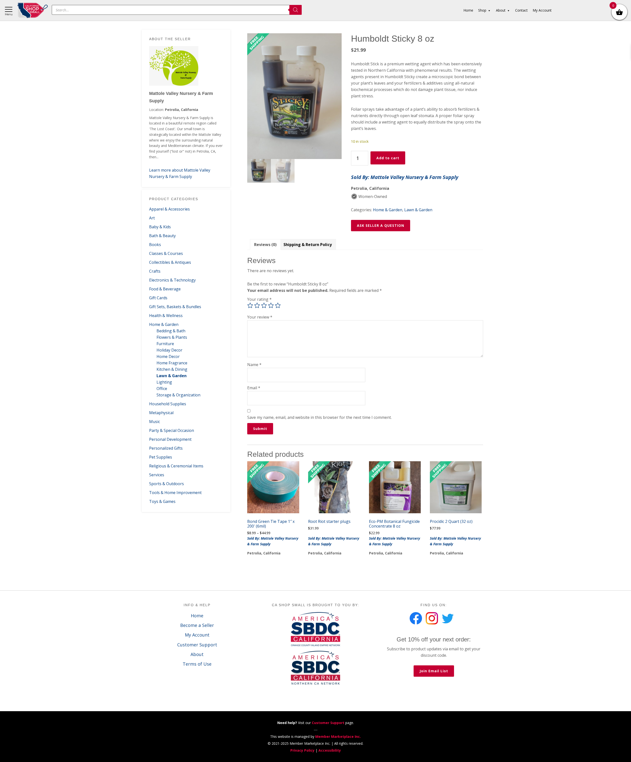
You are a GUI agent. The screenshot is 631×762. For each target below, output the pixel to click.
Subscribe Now (315, 393)
